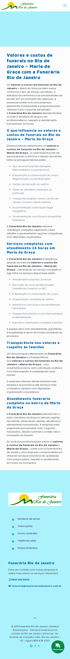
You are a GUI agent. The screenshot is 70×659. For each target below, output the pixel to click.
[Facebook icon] (35, 646)
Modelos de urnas (29, 519)
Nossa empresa (27, 548)
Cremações (25, 526)
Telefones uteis (27, 540)
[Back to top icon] (35, 618)
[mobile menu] (65, 5)
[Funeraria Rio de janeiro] (18, 5)
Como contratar (27, 533)
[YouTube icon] (39, 646)
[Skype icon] (31, 646)
